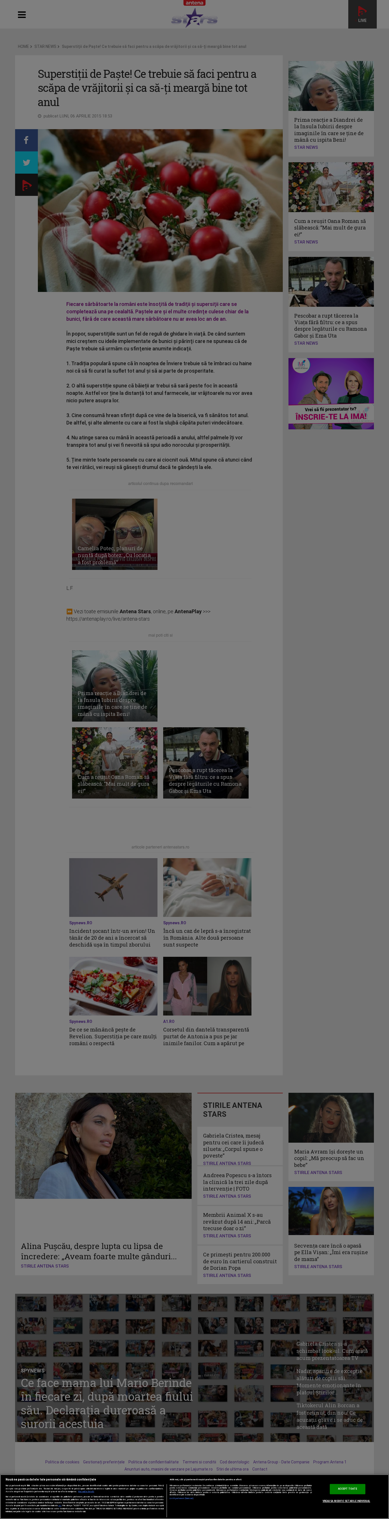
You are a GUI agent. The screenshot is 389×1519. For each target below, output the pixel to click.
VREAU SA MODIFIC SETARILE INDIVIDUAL (346, 1501)
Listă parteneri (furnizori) (182, 1498)
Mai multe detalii (86, 1491)
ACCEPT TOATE (347, 1489)
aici (59, 1505)
